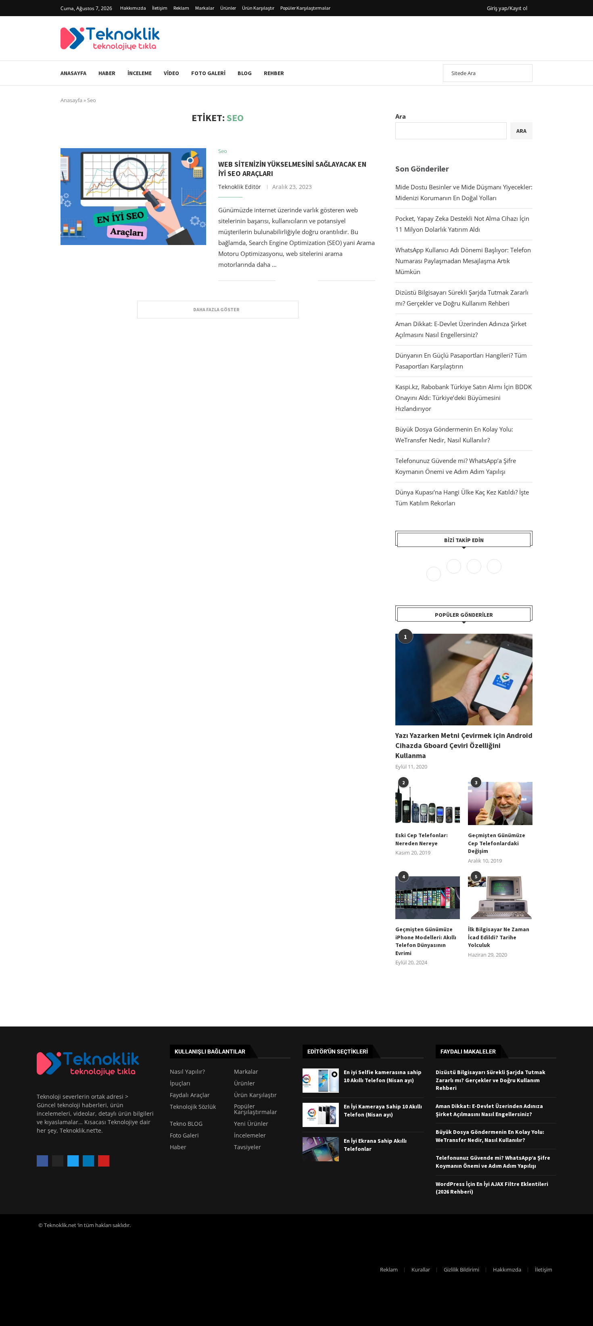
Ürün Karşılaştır (258, 8)
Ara (400, 116)
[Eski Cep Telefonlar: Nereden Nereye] (427, 803)
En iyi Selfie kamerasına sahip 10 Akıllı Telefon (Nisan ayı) (383, 1076)
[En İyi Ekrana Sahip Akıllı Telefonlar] (321, 1149)
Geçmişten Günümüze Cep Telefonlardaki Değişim (496, 843)
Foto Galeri (208, 73)
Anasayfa (73, 73)
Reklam (181, 8)
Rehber (274, 73)
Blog (245, 73)
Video (171, 73)
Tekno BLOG (186, 1124)
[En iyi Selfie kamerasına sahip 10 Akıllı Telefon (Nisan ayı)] (321, 1080)
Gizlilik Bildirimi (461, 1269)
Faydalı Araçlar (190, 1095)
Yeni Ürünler (251, 1124)
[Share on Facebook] (287, 281)
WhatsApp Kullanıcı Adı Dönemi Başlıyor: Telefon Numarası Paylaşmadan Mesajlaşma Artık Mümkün (463, 261)
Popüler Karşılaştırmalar (305, 8)
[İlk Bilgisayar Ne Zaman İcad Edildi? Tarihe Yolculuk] (500, 898)
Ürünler (228, 8)
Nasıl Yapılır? (187, 1072)
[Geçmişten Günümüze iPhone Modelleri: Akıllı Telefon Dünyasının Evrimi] (427, 898)
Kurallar (420, 1269)
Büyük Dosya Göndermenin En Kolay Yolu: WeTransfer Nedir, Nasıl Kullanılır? (490, 1136)
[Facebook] (434, 573)
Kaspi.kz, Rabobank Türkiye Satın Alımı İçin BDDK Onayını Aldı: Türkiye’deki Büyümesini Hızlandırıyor (463, 398)
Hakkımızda (133, 8)
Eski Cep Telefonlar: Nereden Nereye (421, 839)
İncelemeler (250, 1135)
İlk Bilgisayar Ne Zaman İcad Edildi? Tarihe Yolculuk (498, 937)
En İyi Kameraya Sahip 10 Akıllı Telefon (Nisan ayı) (383, 1110)
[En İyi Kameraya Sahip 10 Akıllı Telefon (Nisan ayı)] (321, 1115)
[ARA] (522, 73)
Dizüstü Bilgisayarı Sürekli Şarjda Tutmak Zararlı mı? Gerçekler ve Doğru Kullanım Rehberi (490, 1079)
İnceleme (139, 73)
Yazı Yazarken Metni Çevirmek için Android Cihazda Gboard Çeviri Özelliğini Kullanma (463, 745)
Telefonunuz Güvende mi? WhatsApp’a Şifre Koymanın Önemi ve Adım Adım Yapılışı (493, 1161)
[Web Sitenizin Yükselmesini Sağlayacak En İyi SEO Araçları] (133, 196)
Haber (106, 73)
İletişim (159, 8)
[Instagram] (475, 573)
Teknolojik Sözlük (193, 1107)
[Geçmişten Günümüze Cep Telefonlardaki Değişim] (500, 803)
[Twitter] (455, 573)
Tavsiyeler (247, 1147)
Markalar (204, 8)
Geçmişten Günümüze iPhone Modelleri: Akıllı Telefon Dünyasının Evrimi (425, 941)
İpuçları (180, 1083)
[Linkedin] (494, 573)
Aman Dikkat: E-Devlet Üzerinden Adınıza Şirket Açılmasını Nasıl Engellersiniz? (489, 1110)
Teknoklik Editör (239, 187)
